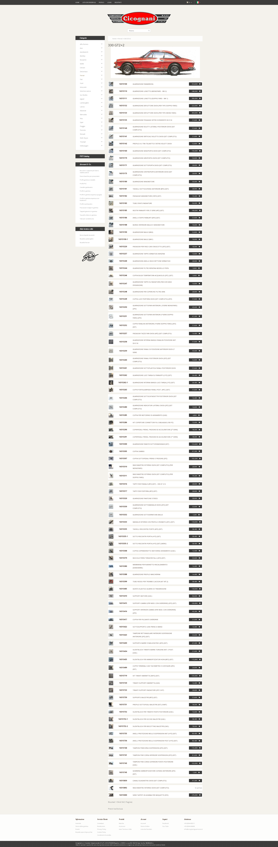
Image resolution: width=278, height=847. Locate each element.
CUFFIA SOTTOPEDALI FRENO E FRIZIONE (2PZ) (150, 458)
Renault (82, 134)
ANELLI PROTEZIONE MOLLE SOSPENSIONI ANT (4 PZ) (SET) (155, 734)
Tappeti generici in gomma (88, 211)
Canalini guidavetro (86, 187)
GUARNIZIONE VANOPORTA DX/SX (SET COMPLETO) (152, 151)
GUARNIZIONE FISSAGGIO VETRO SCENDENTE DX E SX (152, 120)
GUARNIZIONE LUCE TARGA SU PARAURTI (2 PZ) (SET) (152, 375)
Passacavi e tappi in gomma (89, 208)
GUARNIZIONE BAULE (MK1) (143, 239)
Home (77, 2)
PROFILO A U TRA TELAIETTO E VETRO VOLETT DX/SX (152, 144)
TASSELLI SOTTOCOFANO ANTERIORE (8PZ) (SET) (151, 189)
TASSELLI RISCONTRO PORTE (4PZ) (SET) (147, 529)
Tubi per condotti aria (87, 219)
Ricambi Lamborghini (86, 239)
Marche (121, 823)
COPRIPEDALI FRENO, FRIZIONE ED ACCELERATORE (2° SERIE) (155, 430)
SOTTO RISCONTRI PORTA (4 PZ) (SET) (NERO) (149, 544)
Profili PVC (83, 184)
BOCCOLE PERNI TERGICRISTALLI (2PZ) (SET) (149, 558)
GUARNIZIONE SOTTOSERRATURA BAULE (148, 515)
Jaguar (82, 99)
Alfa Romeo (84, 44)
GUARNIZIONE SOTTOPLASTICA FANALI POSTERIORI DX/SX (154, 368)
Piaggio (82, 126)
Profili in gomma (85, 191)
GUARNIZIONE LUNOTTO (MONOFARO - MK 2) (150, 91)
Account (143, 823)
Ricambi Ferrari (85, 242)
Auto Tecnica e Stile (125, 829)
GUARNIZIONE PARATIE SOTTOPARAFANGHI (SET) (151, 444)
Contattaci (100, 823)
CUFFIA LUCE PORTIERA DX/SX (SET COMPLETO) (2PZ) (152, 299)
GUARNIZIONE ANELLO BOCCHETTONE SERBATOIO (151, 261)
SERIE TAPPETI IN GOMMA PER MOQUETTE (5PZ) (150, 795)
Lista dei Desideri (146, 829)
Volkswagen (84, 146)
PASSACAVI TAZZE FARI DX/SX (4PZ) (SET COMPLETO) (152, 333)
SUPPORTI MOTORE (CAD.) (142, 596)
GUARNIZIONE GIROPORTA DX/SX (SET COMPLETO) (151, 158)
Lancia (82, 107)
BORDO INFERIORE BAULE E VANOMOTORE (149, 225)
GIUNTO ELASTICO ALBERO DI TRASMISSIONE (149, 589)
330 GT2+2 (127, 39)
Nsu (81, 118)
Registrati (118, 2)
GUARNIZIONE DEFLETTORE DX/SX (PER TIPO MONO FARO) (154, 113)
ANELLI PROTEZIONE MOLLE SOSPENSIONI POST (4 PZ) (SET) (155, 741)
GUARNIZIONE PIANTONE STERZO (145, 498)
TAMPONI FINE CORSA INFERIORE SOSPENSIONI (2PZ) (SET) (154, 755)
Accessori (122, 826)
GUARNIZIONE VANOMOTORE (143, 182)
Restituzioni (101, 826)
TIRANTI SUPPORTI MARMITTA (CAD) (146, 683)
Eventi (77, 829)
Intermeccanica (85, 91)
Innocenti (83, 87)
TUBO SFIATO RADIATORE (142, 203)
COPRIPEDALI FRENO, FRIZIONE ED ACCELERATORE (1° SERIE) (155, 437)
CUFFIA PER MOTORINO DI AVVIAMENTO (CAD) (150, 415)
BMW (82, 64)
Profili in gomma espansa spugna (91, 195)
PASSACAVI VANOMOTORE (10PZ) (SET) (147, 196)
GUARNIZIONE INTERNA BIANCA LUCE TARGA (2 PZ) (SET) (154, 383)
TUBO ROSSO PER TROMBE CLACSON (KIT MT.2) (150, 582)
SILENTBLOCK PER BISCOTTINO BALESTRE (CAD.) (151, 726)
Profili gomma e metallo (87, 180)
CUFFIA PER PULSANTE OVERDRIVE (145, 619)
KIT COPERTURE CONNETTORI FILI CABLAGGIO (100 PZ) (153, 422)
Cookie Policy (101, 832)
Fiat (81, 79)
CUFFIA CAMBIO (138, 451)
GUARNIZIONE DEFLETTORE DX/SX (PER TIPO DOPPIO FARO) (155, 106)
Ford (81, 83)
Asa (81, 48)
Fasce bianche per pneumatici (89, 176)
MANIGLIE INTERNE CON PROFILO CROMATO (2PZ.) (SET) (154, 522)
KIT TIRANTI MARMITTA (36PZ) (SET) (146, 676)
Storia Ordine (145, 826)
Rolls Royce (84, 138)
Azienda (78, 823)
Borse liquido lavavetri (87, 235)
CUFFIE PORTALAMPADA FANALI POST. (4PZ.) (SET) (151, 390)
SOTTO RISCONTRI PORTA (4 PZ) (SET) (147, 536)
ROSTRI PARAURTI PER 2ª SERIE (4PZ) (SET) (148, 210)
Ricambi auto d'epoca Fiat (83, 832)
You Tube (165, 826)
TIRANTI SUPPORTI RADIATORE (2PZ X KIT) (148, 690)
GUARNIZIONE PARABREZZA (143, 84)
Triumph (83, 142)
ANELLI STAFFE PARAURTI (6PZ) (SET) (146, 218)
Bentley (82, 56)
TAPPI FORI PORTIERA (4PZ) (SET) (145, 491)
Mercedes (83, 114)
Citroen (82, 68)
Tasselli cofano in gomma (88, 215)
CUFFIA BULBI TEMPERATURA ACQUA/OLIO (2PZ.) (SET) (153, 275)
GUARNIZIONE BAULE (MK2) (143, 232)
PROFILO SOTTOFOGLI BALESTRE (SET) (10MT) (150, 705)
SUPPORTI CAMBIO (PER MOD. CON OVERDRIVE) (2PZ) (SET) (154, 603)
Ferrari (82, 75)
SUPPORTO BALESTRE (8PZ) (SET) (145, 697)
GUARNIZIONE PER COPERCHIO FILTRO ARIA (149, 292)
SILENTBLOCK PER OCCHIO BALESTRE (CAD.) (149, 719)
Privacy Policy (101, 829)
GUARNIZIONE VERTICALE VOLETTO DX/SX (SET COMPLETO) (155, 136)
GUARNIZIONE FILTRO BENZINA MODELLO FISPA (151, 268)
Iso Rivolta (83, 95)
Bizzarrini (83, 60)
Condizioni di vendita (104, 835)
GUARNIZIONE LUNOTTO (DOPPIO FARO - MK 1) (150, 98)
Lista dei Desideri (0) (89, 2)
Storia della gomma (81, 826)
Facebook (165, 823)
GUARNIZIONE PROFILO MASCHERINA (146, 574)
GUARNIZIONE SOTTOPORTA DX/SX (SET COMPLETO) (152, 165)
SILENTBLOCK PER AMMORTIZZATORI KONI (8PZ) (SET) (153, 659)
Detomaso (84, 72)
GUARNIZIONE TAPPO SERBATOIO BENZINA (149, 254)
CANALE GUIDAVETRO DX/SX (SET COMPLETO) (149, 781)
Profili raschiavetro (86, 204)
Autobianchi (84, 52)
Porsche (83, 130)
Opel (81, 122)
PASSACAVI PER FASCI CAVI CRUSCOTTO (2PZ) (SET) (151, 247)
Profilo (101, 2)
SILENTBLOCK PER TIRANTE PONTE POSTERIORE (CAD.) (153, 712)
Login (109, 2)
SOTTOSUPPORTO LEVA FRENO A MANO (147, 627)
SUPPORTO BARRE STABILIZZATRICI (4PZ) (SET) (150, 643)
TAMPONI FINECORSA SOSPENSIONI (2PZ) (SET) (150, 748)
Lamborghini (84, 103)
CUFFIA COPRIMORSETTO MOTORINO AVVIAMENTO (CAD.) (154, 551)
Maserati (83, 111)
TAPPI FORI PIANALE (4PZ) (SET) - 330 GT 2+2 (149, 484)
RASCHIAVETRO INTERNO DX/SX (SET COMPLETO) (151, 788)
